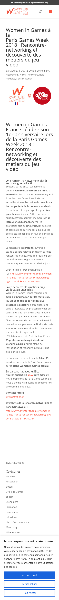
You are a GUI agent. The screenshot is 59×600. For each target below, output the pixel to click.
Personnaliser (29, 583)
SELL (30, 374)
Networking (12, 74)
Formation (11, 506)
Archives (10, 476)
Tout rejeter (29, 592)
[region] (29, 568)
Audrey (14, 70)
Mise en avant (13, 532)
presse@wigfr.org (15, 396)
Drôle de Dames (14, 491)
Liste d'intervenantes (17, 522)
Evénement (43, 70)
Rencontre (32, 74)
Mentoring (11, 527)
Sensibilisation (24, 78)
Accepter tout (29, 575)
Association (12, 481)
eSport (9, 496)
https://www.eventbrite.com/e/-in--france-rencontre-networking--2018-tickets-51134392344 (29, 414)
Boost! (9, 486)
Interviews (11, 517)
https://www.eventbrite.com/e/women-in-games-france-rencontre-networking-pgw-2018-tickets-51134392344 (29, 277)
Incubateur (12, 512)
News (23, 74)
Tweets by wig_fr (15, 462)
